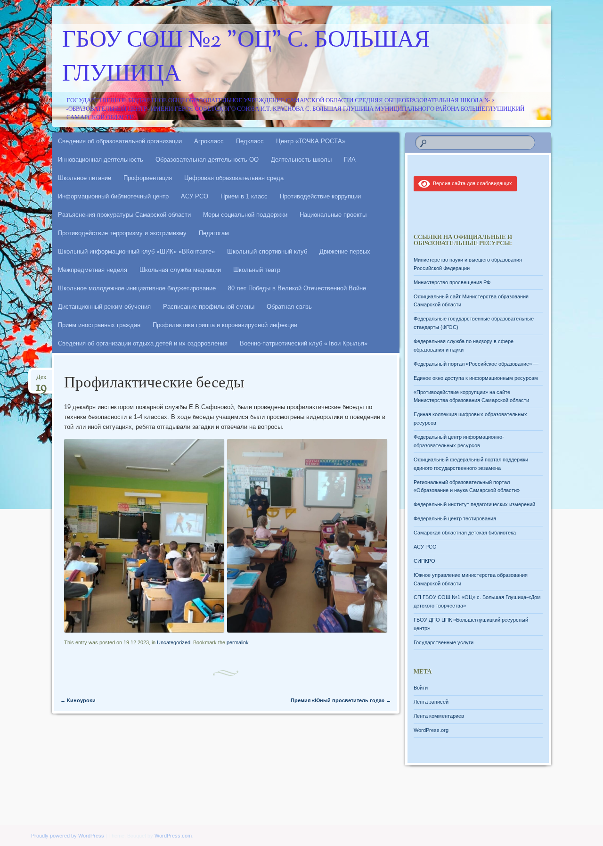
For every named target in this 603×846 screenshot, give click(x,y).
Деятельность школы (301, 159)
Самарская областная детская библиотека (465, 532)
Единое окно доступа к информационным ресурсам (476, 378)
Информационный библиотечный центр (113, 196)
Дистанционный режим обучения (104, 306)
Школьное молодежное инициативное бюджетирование (137, 288)
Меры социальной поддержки (245, 214)
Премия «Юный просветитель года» (341, 700)
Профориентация (147, 177)
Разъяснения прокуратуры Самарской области (124, 214)
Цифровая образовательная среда (234, 177)
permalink (238, 642)
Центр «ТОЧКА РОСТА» (310, 141)
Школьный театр (256, 269)
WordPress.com (173, 835)
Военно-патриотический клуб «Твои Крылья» (303, 343)
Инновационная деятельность (100, 159)
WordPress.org (431, 730)
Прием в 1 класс (244, 196)
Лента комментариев (439, 716)
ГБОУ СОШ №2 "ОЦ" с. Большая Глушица (246, 58)
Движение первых (344, 251)
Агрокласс (209, 141)
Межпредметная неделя (92, 269)
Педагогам (214, 233)
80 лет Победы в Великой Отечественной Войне (297, 288)
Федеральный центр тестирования (455, 518)
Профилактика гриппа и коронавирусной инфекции (225, 325)
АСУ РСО (194, 196)
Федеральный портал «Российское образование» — (476, 364)
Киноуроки (78, 700)
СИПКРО (424, 561)
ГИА (350, 159)
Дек (41, 380)
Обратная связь (289, 306)
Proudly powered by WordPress (67, 835)
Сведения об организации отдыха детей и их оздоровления (143, 343)
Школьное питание (84, 177)
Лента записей (431, 702)
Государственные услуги (443, 642)
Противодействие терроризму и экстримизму (122, 233)
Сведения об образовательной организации (120, 141)
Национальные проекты (333, 214)
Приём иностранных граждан (99, 325)
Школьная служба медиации (180, 269)
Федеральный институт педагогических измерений (474, 504)
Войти (421, 687)
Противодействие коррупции (320, 196)
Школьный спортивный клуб (267, 251)
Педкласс (250, 141)
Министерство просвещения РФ (452, 282)
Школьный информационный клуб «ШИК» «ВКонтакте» (136, 251)
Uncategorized (173, 642)
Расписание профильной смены (208, 306)
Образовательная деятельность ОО (207, 159)
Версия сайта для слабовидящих (471, 183)
